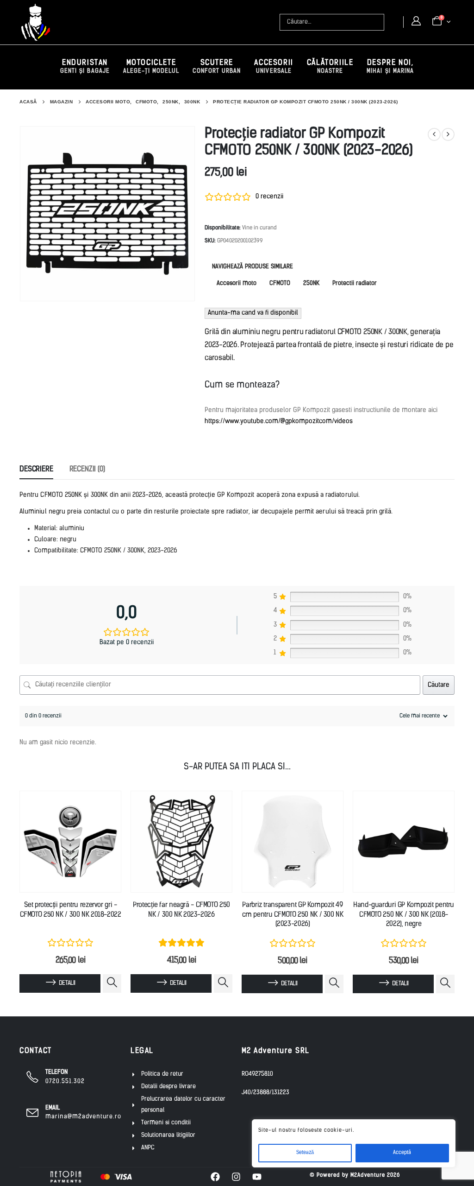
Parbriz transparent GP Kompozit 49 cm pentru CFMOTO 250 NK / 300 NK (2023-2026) (292, 915)
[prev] (434, 134)
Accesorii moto (236, 283)
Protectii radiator (354, 283)
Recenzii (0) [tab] (87, 469)
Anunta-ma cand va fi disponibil (253, 313)
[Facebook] (215, 1176)
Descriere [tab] (36, 469)
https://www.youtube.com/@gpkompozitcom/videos (279, 421)
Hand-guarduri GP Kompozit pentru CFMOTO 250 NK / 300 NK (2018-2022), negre (403, 915)
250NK (311, 283)
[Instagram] (236, 1176)
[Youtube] (257, 1176)
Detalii (67, 983)
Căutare (438, 685)
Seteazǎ (305, 1152)
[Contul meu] (416, 21)
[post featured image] (70, 841)
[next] (448, 134)
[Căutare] (378, 22)
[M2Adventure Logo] (35, 22)
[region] (353, 1143)
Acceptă (402, 1152)
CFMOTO (279, 283)
